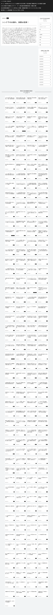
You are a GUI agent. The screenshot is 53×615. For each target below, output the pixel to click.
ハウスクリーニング (42, 26)
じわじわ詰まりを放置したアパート (8, 5)
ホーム (2, 3)
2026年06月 (41, 58)
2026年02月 (41, 69)
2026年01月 (41, 71)
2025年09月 (41, 82)
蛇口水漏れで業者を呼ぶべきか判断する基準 (36, 3)
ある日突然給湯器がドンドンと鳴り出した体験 (11, 8)
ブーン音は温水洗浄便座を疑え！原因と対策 (26, 5)
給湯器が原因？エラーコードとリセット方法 (31, 8)
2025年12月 (41, 74)
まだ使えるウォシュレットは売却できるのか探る (15, 3)
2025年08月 (41, 84)
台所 (7, 18)
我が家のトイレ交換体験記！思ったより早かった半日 (12, 10)
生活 (40, 42)
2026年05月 (41, 61)
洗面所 (40, 37)
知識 (40, 44)
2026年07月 (41, 56)
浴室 (40, 39)
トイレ (40, 24)
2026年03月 (41, 66)
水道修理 (40, 34)
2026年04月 (41, 64)
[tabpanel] (10, 100)
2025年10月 (41, 79)
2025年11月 (41, 76)
